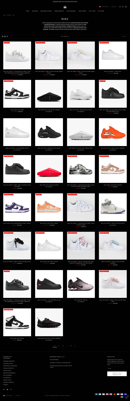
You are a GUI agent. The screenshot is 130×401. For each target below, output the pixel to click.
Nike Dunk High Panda (17, 338)
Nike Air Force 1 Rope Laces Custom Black (17, 261)
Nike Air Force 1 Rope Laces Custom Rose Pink (113, 300)
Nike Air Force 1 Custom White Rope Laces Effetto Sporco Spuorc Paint (80, 185)
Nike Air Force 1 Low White (112, 71)
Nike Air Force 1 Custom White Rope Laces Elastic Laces (80, 224)
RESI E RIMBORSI (7, 375)
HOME (27, 11)
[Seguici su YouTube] (7, 389)
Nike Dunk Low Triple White (49, 261)
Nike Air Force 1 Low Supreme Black (49, 300)
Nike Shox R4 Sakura (80, 300)
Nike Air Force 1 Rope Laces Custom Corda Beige (81, 72)
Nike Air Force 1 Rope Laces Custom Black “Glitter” (17, 185)
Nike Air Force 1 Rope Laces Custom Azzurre (112, 262)
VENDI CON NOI (7, 370)
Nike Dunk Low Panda (17, 109)
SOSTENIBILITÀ (7, 377)
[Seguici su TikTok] (11, 389)
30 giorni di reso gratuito (65, 1)
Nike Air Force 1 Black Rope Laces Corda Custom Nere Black (113, 110)
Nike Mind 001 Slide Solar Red (49, 185)
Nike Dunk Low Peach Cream (49, 223)
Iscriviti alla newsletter (117, 373)
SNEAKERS (35, 11)
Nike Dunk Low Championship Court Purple (17, 223)
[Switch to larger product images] (2, 36)
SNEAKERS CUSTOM (46, 11)
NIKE (14, 15)
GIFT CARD (92, 11)
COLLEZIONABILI (71, 11)
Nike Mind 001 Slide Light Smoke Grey (81, 148)
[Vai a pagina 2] (75, 345)
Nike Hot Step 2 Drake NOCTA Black (49, 148)
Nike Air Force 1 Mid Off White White (113, 223)
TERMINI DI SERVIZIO (8, 382)
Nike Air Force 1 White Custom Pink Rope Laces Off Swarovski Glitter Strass (81, 262)
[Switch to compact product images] (7, 36)
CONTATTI (5, 384)
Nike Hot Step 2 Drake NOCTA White (81, 109)
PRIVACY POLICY (7, 380)
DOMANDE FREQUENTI (9, 361)
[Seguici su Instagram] (4, 389)
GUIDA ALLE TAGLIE (8, 363)
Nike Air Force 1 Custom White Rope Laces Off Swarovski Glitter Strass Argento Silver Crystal (17, 72)
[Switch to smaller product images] (5, 36)
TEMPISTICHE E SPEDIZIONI (10, 365)
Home (4, 15)
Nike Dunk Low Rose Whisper (113, 185)
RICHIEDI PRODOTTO (8, 368)
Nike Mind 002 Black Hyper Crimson (49, 338)
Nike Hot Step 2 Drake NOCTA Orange (113, 148)
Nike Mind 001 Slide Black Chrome (49, 109)
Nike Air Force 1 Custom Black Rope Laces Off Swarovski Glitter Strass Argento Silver (17, 300)
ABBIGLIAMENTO (59, 11)
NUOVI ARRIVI (82, 11)
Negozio (9, 15)
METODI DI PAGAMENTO (9, 373)
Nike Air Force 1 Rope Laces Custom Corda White (49, 72)
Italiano (113, 6)
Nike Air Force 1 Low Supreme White (17, 148)
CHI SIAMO (101, 11)
